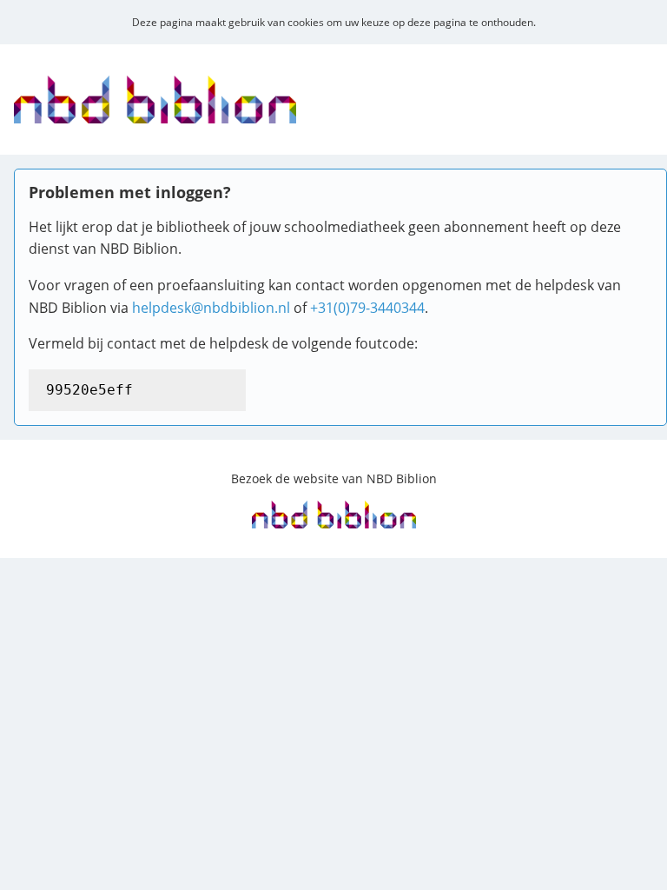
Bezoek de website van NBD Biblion (334, 478)
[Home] (155, 112)
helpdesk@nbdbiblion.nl (211, 307)
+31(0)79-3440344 (367, 307)
